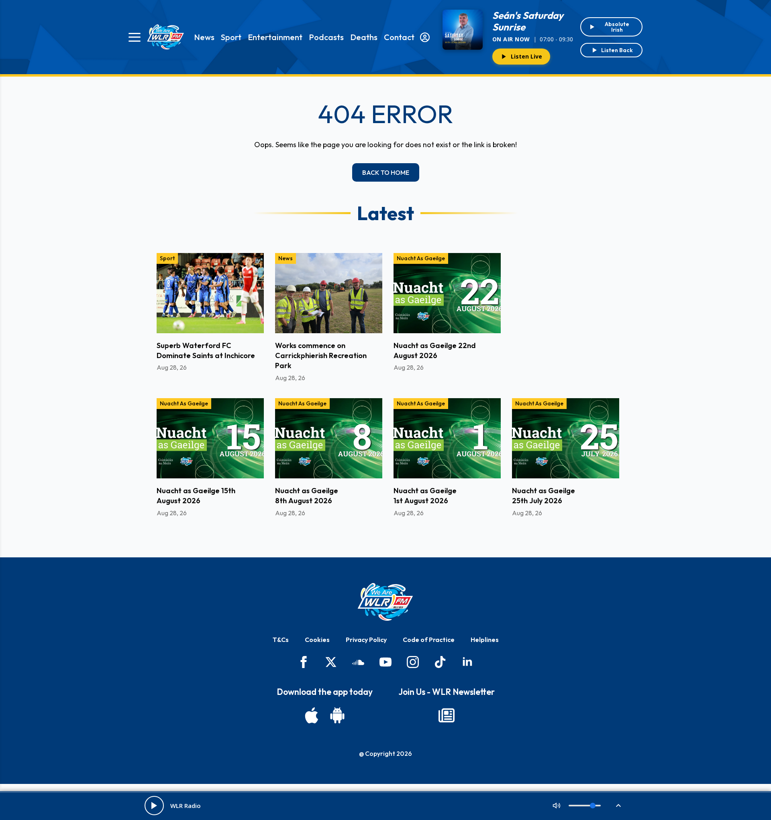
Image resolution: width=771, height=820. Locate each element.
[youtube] (385, 662)
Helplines (485, 640)
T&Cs (281, 640)
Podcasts (326, 37)
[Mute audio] (556, 805)
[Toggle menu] (134, 37)
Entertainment (275, 37)
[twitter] (331, 662)
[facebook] (303, 662)
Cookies (317, 640)
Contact (399, 37)
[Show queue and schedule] (618, 806)
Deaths (363, 37)
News (204, 37)
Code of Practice (429, 640)
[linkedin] (467, 662)
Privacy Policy (366, 640)
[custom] (358, 662)
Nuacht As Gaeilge (421, 258)
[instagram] (413, 662)
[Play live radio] (154, 805)
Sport (231, 37)
